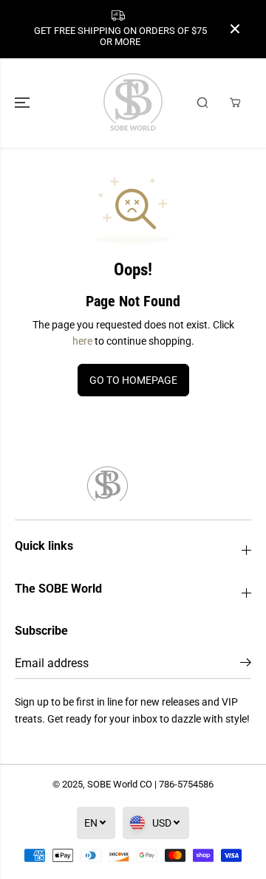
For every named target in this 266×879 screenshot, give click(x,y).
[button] (24, 103)
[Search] (202, 102)
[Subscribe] (245, 665)
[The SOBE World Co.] (133, 103)
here (82, 341)
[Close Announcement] (235, 29)
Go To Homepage (133, 380)
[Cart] (235, 102)
